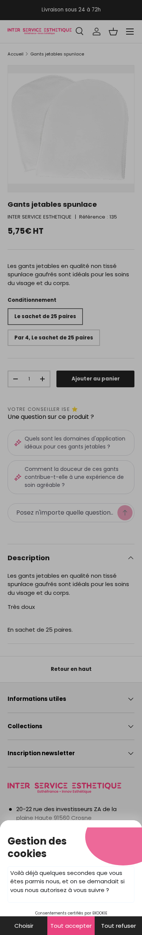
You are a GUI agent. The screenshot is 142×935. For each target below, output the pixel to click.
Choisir (23, 926)
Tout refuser (118, 926)
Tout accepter (71, 926)
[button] (71, 467)
